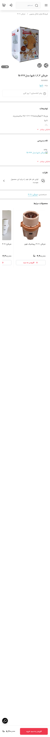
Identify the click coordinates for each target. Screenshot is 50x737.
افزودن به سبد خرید (34, 731)
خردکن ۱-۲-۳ (21, 14)
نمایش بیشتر (45, 129)
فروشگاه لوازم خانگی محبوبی (38, 14)
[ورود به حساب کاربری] (11, 5)
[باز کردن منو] (45, 5)
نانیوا (41, 85)
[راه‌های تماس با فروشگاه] (5, 721)
